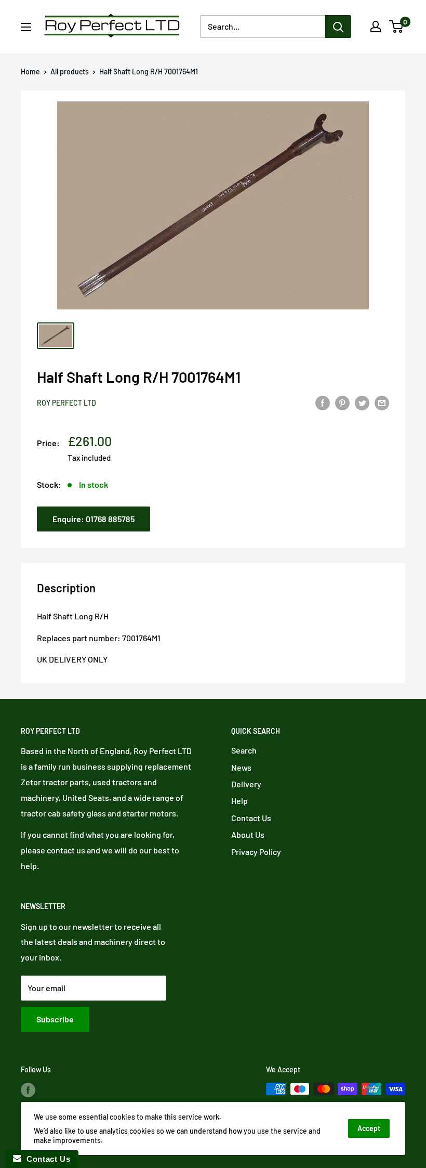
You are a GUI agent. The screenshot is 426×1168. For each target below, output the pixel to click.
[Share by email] (382, 402)
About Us (247, 834)
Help (239, 801)
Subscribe (55, 1019)
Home (30, 71)
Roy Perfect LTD (66, 402)
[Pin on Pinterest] (342, 402)
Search (244, 750)
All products (69, 71)
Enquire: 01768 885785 (93, 519)
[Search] (338, 26)
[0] (396, 26)
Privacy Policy (256, 851)
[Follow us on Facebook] (28, 1090)
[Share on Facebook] (322, 402)
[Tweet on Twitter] (362, 402)
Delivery (246, 784)
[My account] (375, 26)
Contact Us (251, 818)
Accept (368, 1128)
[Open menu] (26, 27)
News (241, 767)
